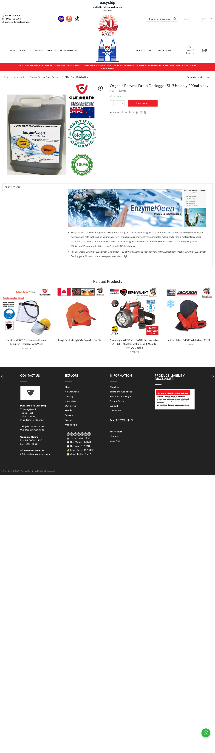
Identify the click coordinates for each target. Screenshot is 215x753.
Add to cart (144, 103)
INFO (150, 50)
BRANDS (140, 50)
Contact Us (164, 50)
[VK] (126, 112)
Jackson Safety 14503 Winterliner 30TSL (188, 339)
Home (13, 50)
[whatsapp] (141, 112)
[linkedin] (137, 112)
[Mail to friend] (133, 112)
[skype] (144, 112)
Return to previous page (199, 77)
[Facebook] (122, 112)
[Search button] (174, 18)
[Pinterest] (129, 112)
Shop (38, 50)
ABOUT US (25, 50)
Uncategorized (20, 77)
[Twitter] (118, 112)
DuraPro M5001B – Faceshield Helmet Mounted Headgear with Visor (27, 341)
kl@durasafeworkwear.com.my (35, 454)
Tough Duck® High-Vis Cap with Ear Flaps (80, 339)
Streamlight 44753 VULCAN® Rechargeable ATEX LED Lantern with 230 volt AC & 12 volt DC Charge (134, 343)
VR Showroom (68, 50)
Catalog (51, 50)
